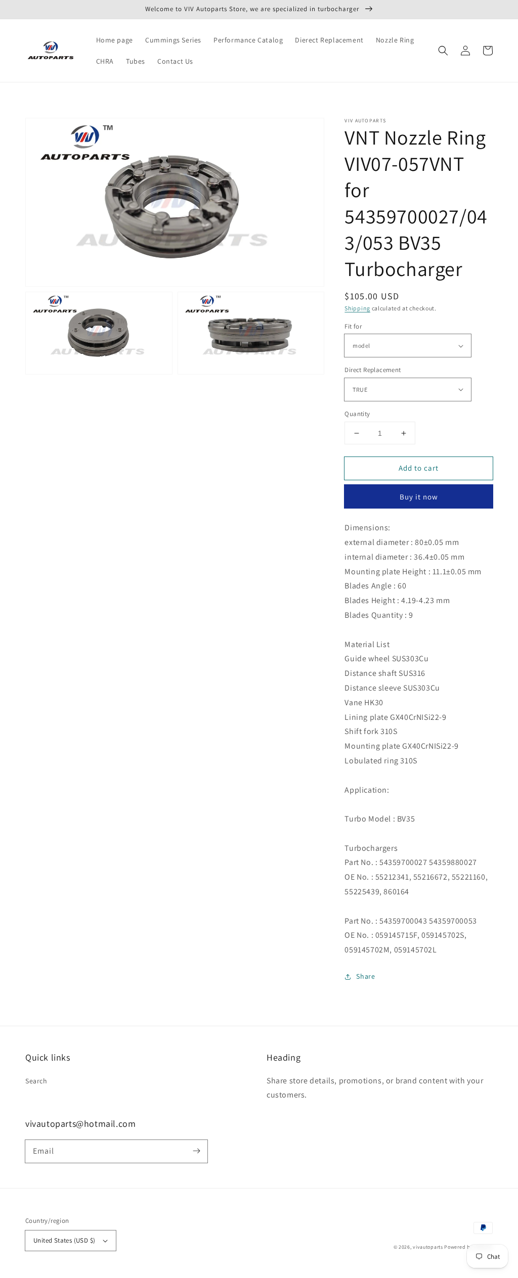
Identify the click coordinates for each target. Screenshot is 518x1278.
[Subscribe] (196, 1151)
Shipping (357, 308)
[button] (443, 50)
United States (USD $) (64, 1240)
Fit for (353, 326)
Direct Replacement (372, 370)
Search (36, 1080)
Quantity (357, 413)
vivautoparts (428, 1247)
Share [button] (365, 976)
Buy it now (419, 496)
